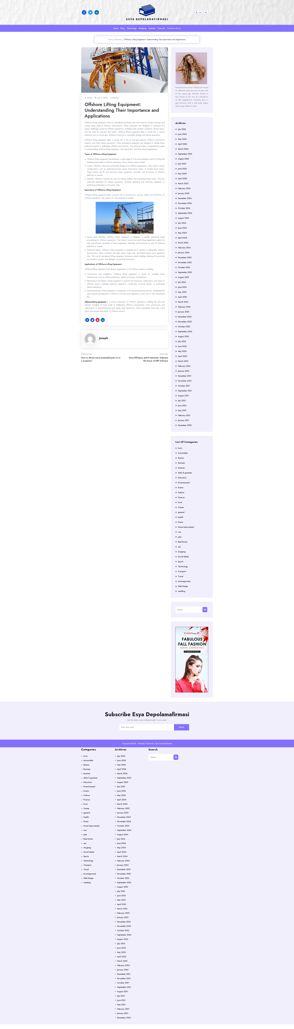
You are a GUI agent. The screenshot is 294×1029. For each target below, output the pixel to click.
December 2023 (184, 257)
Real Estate (182, 542)
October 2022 (184, 326)
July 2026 (182, 129)
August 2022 (183, 336)
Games (181, 507)
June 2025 (182, 168)
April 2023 (182, 297)
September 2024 (185, 213)
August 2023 (183, 277)
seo (179, 546)
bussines (152, 28)
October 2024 (184, 208)
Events (180, 487)
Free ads (161, 28)
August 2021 (183, 395)
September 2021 (185, 390)
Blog (122, 28)
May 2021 (182, 410)
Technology (132, 28)
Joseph (103, 338)
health (180, 517)
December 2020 (185, 425)
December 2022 (185, 316)
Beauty (181, 458)
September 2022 (185, 331)
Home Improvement (186, 527)
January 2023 (183, 311)
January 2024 (183, 252)
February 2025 (184, 188)
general (181, 512)
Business (118, 39)
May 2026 (182, 139)
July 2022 (182, 341)
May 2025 (182, 173)
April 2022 (182, 356)
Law (179, 532)
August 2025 (183, 159)
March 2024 (183, 242)
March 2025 (183, 183)
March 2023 (183, 302)
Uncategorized (184, 581)
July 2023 (182, 282)
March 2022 (183, 361)
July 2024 (182, 223)
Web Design (183, 586)
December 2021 (184, 376)
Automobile (183, 453)
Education (182, 477)
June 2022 (182, 346)
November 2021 (185, 381)
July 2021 (182, 400)
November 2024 (185, 203)
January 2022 (183, 371)
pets (179, 537)
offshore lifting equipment (95, 302)
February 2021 (184, 415)
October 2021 (184, 385)
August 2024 (183, 218)
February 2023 (184, 307)
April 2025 (182, 178)
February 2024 (184, 247)
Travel (180, 576)
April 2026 (182, 144)
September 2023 (185, 272)
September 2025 (185, 154)
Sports (180, 561)
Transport (182, 571)
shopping (142, 28)
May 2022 (182, 351)
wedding (181, 591)
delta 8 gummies (185, 472)
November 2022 (185, 321)
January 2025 (183, 193)
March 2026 (183, 149)
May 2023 (182, 292)
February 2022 (184, 366)
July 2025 (182, 163)
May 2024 (182, 233)
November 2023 (185, 262)
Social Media (183, 556)
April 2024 (182, 237)
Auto (180, 448)
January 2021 (183, 420)
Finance (181, 497)
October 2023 (184, 267)
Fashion (181, 492)
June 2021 (182, 405)
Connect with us (174, 28)
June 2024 (182, 228)
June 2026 (182, 134)
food (180, 502)
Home (115, 28)
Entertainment (184, 482)
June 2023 (182, 287)
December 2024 (185, 198)
